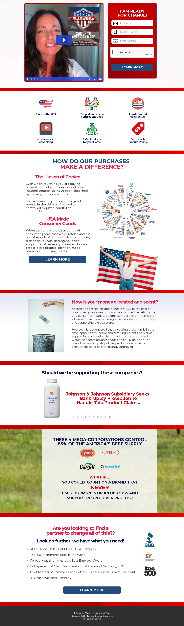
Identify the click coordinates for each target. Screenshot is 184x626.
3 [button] (81, 417)
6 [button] (93, 417)
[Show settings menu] (94, 79)
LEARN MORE (57, 259)
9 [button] (105, 417)
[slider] (61, 79)
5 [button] (89, 417)
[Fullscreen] (100, 79)
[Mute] (89, 79)
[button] (30, 398)
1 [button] (73, 417)
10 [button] (110, 417)
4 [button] (85, 417)
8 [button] (101, 417)
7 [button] (97, 417)
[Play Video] (28, 79)
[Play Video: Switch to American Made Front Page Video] (63, 40)
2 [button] (77, 417)
